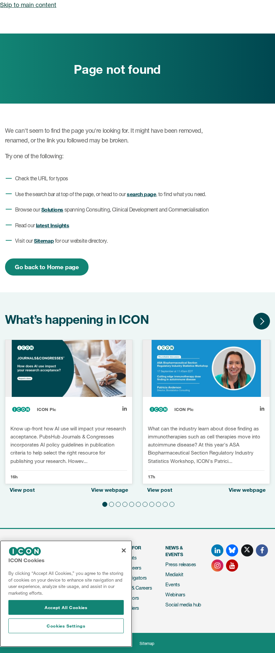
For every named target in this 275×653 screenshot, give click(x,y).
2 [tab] (110, 503)
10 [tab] (164, 503)
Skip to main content (28, 4)
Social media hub (183, 604)
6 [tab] (137, 503)
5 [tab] (130, 503)
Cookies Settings (66, 626)
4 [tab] (124, 503)
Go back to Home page (47, 267)
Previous (241, 321)
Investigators (133, 578)
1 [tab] (104, 503)
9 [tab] (157, 503)
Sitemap (44, 240)
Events (172, 584)
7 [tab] (144, 503)
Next (261, 321)
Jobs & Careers (136, 588)
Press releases (180, 564)
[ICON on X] (247, 550)
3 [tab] (117, 503)
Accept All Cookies (66, 607)
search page (141, 194)
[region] (66, 593)
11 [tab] (171, 503)
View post (22, 489)
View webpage (109, 489)
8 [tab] (151, 503)
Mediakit (174, 574)
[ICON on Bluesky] (232, 550)
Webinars (175, 594)
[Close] (123, 550)
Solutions (52, 209)
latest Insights (52, 225)
